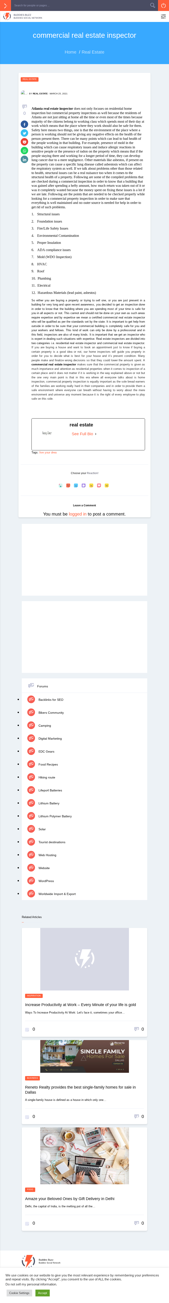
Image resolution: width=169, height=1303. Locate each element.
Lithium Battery (48, 803)
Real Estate (30, 79)
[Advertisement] (84, 560)
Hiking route (46, 777)
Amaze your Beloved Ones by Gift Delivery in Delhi (69, 1199)
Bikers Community (51, 712)
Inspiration (34, 996)
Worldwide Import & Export (57, 894)
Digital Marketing (50, 738)
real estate (40, 93)
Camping (44, 725)
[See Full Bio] (95, 434)
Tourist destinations (51, 842)
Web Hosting (47, 855)
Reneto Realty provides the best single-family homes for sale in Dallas (80, 1090)
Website (44, 868)
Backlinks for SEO (50, 699)
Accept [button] (42, 1293)
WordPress (46, 881)
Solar (42, 829)
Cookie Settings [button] (19, 1293)
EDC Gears (46, 751)
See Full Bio (82, 434)
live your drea (48, 452)
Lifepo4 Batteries (50, 790)
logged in (77, 514)
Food (30, 1189)
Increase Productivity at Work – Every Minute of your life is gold (80, 1005)
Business (32, 1078)
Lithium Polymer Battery (55, 816)
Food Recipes (48, 764)
